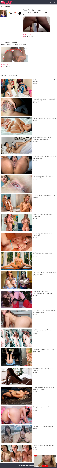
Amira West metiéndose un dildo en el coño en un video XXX (35, 12)
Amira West (28, 34)
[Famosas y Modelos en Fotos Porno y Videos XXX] (6, 2)
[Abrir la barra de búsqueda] (50, 2)
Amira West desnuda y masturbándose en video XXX (13, 43)
